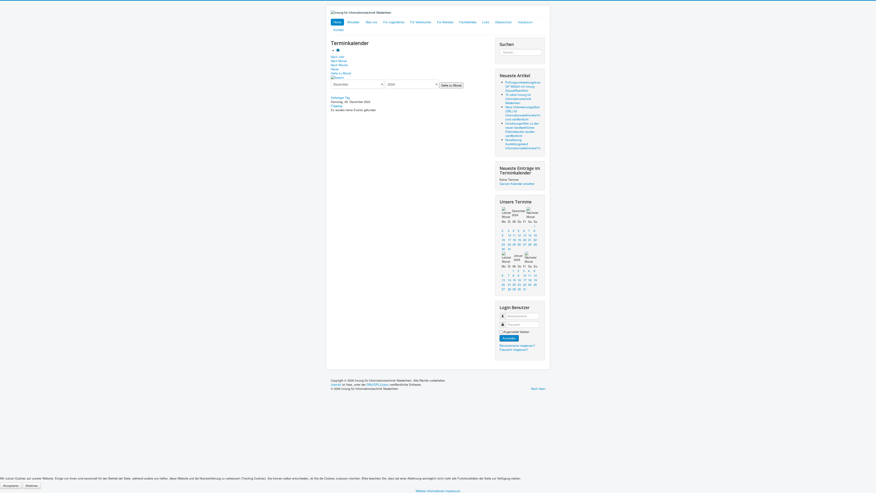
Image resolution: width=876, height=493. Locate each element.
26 (519, 244)
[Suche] (337, 77)
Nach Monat (339, 61)
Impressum (525, 22)
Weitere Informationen (430, 491)
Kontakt (339, 30)
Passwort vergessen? (514, 349)
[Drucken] (338, 50)
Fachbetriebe (467, 22)
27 (524, 244)
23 (503, 244)
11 (514, 235)
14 (529, 235)
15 (535, 235)
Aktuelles (353, 22)
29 (535, 244)
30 (503, 249)
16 (503, 240)
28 (529, 244)
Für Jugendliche (393, 22)
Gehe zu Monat (341, 73)
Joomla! (336, 384)
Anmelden (509, 338)
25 (514, 244)
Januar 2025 (518, 257)
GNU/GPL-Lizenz (377, 384)
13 (524, 235)
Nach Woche (339, 65)
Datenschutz (503, 22)
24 (509, 244)
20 (524, 240)
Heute (335, 69)
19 (519, 240)
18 (514, 240)
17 (509, 240)
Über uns (371, 22)
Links (485, 22)
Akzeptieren (11, 485)
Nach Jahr (337, 57)
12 (519, 235)
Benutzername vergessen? (517, 345)
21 (529, 240)
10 (509, 235)
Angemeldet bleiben (516, 332)
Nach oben (538, 388)
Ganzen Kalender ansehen (517, 183)
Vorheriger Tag (340, 97)
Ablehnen (32, 485)
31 (509, 249)
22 (535, 240)
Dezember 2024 (518, 213)
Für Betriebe (445, 22)
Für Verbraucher (420, 22)
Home (337, 22)
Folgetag (336, 106)
